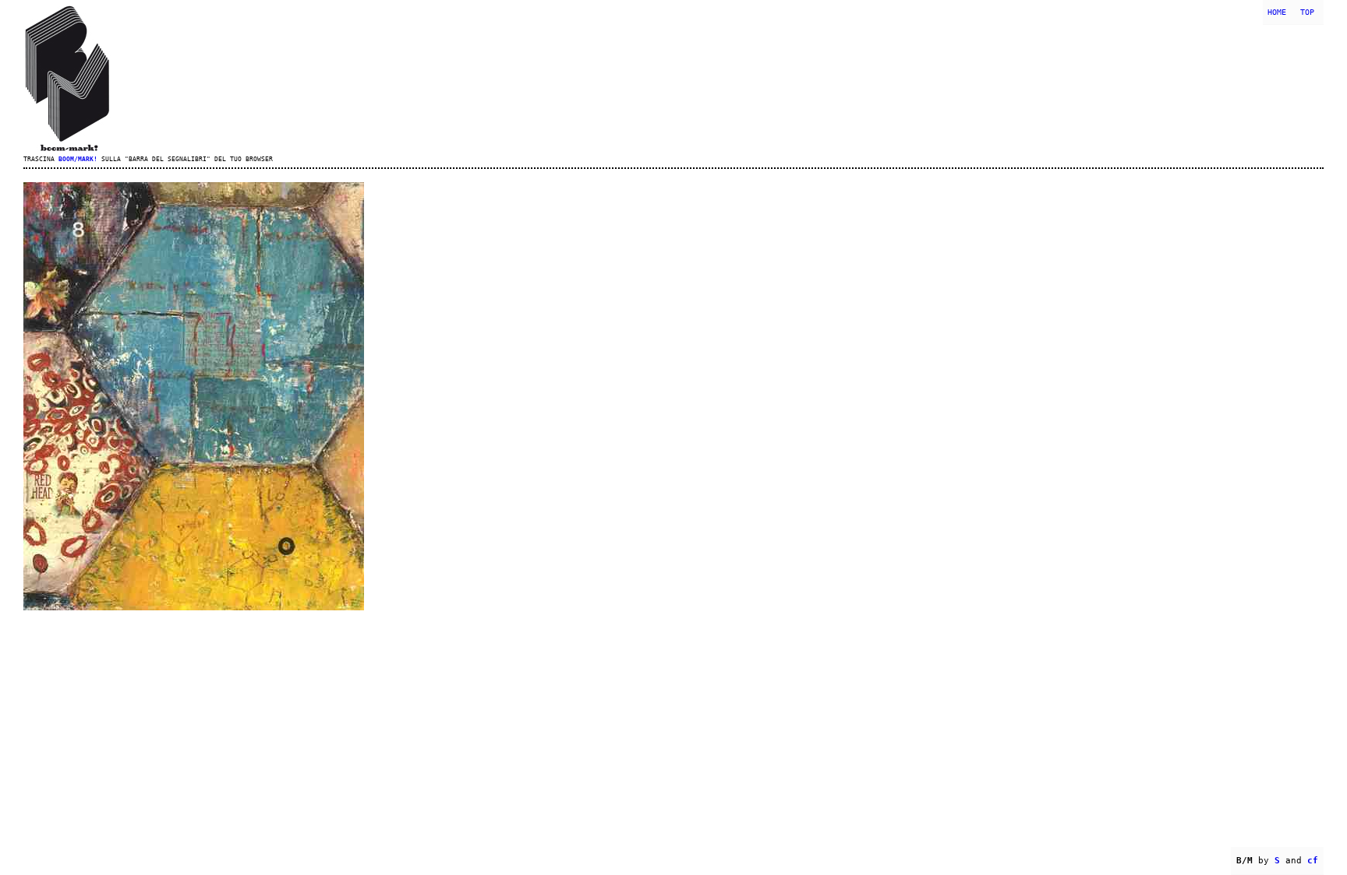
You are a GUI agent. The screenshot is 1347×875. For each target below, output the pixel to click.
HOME (1276, 12)
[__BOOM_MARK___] (673, 78)
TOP (1307, 12)
